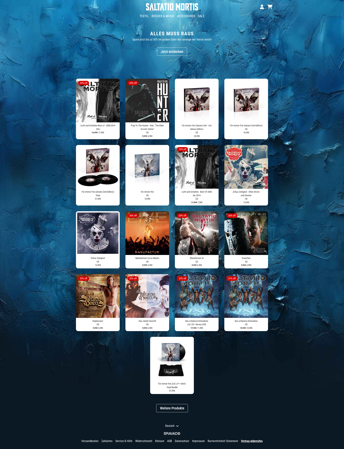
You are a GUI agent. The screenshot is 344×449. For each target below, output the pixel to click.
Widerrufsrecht (143, 441)
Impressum (198, 441)
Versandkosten (90, 441)
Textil (144, 16)
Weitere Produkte (172, 408)
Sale (201, 16)
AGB (169, 441)
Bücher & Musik (163, 16)
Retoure (159, 441)
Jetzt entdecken (172, 51)
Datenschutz (182, 441)
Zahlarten (107, 441)
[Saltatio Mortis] (172, 6)
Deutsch (170, 425)
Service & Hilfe (123, 441)
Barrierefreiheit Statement (223, 441)
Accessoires (186, 16)
